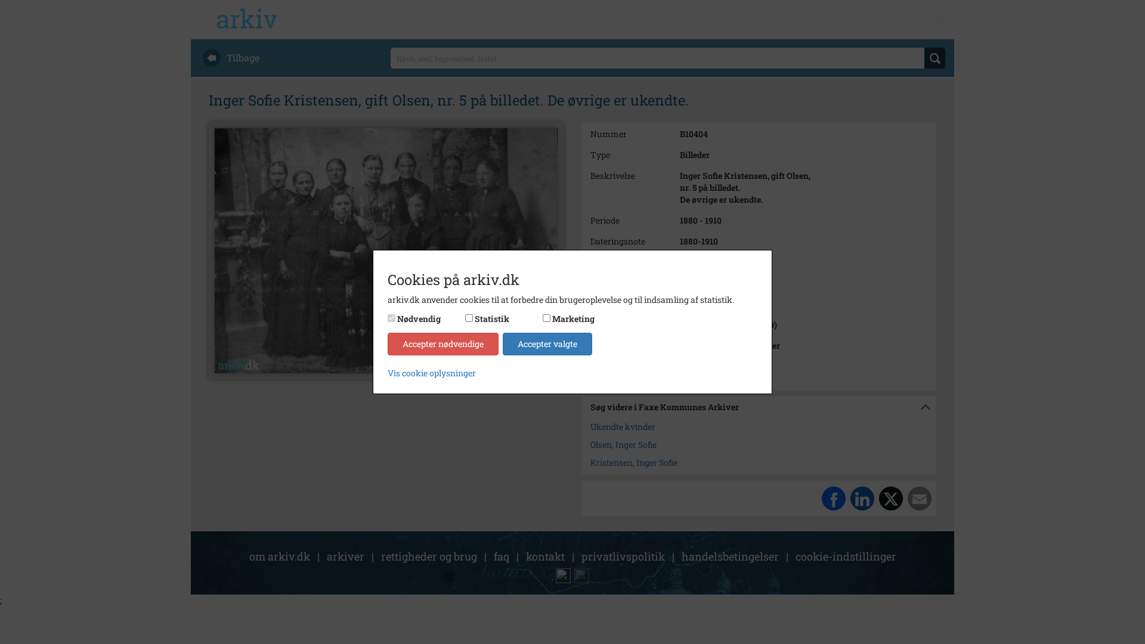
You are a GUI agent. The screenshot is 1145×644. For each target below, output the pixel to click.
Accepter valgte (547, 343)
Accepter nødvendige (443, 343)
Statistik (492, 318)
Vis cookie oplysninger (432, 373)
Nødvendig (419, 318)
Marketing (573, 318)
